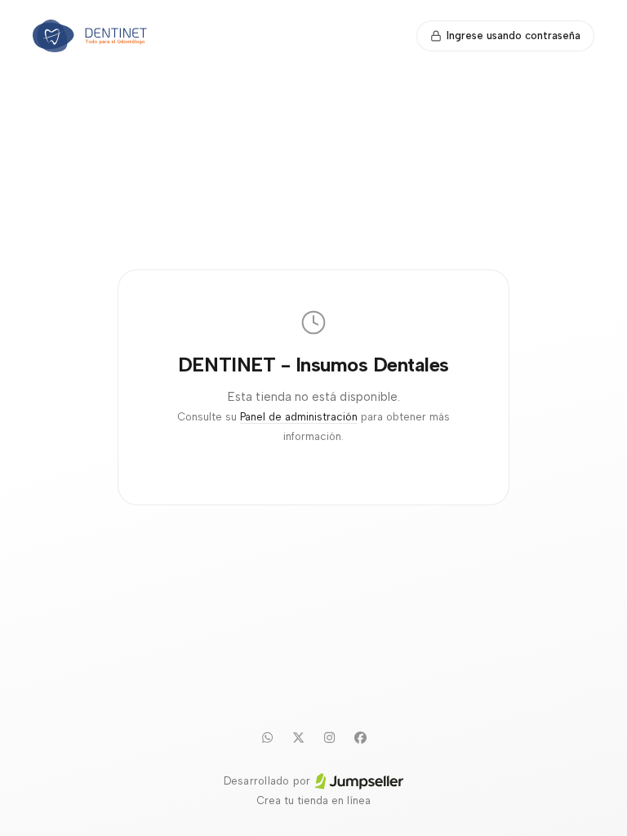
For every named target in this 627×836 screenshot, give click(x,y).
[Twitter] (298, 737)
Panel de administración (299, 417)
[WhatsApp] (267, 737)
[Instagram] (329, 737)
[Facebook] (360, 737)
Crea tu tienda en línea (313, 800)
